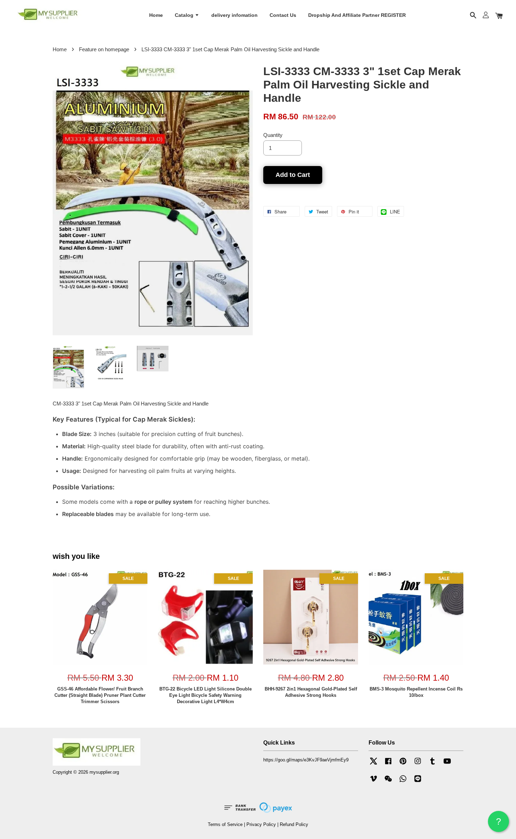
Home (156, 15)
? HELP (498, 824)
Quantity (273, 135)
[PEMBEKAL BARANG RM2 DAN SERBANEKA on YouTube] (447, 764)
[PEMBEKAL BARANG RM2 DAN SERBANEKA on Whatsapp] (403, 782)
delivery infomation (234, 15)
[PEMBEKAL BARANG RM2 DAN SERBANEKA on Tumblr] (432, 764)
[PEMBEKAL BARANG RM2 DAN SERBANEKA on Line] (418, 782)
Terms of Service (225, 824)
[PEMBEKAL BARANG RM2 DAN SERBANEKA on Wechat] (388, 782)
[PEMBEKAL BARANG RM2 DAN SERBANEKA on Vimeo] (373, 782)
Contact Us (283, 15)
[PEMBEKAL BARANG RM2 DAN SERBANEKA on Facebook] (388, 764)
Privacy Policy (261, 824)
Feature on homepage (104, 49)
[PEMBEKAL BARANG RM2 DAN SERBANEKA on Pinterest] (403, 764)
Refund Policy (294, 824)
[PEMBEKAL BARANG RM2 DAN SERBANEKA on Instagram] (418, 764)
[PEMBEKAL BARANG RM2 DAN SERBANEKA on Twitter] (373, 764)
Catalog (185, 15)
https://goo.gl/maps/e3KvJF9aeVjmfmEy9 (306, 759)
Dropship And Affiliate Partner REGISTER (357, 15)
